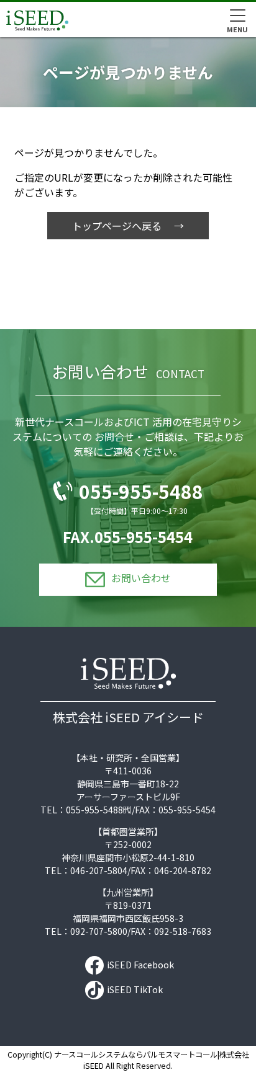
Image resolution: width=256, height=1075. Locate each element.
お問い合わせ (141, 577)
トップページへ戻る (117, 225)
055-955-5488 (141, 491)
